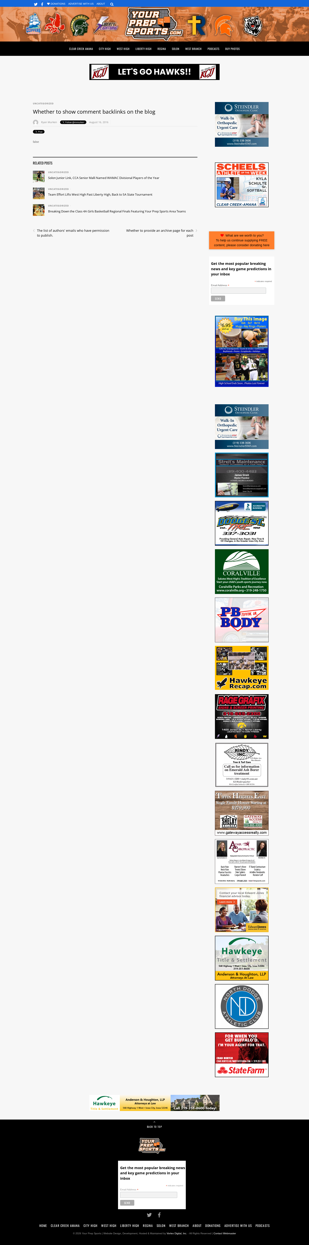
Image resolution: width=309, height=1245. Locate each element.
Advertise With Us (81, 4)
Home (43, 1225)
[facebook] (42, 4)
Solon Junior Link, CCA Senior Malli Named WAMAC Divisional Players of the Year (103, 178)
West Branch (193, 49)
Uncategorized (43, 103)
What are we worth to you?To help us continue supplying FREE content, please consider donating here (241, 240)
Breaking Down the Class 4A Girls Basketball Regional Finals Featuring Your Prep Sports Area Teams (117, 211)
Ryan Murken (49, 122)
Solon (175, 49)
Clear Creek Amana (81, 49)
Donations (58, 4)
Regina (162, 49)
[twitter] (35, 4)
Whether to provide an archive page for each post (161, 232)
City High (105, 49)
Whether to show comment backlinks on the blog (94, 111)
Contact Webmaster (225, 1233)
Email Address (220, 285)
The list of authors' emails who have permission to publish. (71, 232)
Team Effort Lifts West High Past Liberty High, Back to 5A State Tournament (100, 194)
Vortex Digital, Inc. (177, 1233)
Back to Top (154, 1126)
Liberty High (144, 49)
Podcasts (213, 49)
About (101, 4)
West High (123, 49)
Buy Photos (232, 49)
